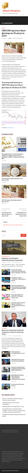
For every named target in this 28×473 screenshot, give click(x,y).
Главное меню (8, 23)
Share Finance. (12, 10)
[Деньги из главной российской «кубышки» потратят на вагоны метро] (14, 327)
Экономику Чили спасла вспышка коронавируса (17, 360)
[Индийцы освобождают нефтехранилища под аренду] (14, 255)
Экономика (4, 328)
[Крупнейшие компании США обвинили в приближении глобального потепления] (6, 379)
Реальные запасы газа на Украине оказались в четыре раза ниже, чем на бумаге (18, 304)
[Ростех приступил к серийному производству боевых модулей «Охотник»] (6, 274)
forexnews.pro (10, 127)
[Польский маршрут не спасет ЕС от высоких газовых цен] (6, 299)
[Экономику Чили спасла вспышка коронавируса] (6, 364)
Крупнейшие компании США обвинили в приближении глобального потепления (18, 377)
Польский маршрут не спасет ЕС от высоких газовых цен (17, 296)
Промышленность (6, 256)
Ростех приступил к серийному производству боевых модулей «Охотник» (18, 271)
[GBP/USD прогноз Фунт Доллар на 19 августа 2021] (14, 198)
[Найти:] (14, 235)
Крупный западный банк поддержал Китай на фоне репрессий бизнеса (18, 368)
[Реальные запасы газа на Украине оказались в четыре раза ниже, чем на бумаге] (6, 307)
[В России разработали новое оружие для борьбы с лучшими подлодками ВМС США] (6, 290)
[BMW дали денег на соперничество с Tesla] (6, 356)
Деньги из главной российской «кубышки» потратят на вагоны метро (13, 332)
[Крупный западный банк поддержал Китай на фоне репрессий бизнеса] (6, 372)
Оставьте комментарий (17, 38)
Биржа (3, 28)
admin (10, 38)
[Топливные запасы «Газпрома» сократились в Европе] (6, 282)
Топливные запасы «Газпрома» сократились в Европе (18, 279)
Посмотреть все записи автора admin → (13, 224)
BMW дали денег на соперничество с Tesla (18, 352)
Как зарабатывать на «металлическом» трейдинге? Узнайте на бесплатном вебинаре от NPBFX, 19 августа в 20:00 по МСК (13, 156)
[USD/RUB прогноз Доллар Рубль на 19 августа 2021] (14, 177)
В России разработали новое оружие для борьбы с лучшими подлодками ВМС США (18, 287)
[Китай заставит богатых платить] (6, 389)
